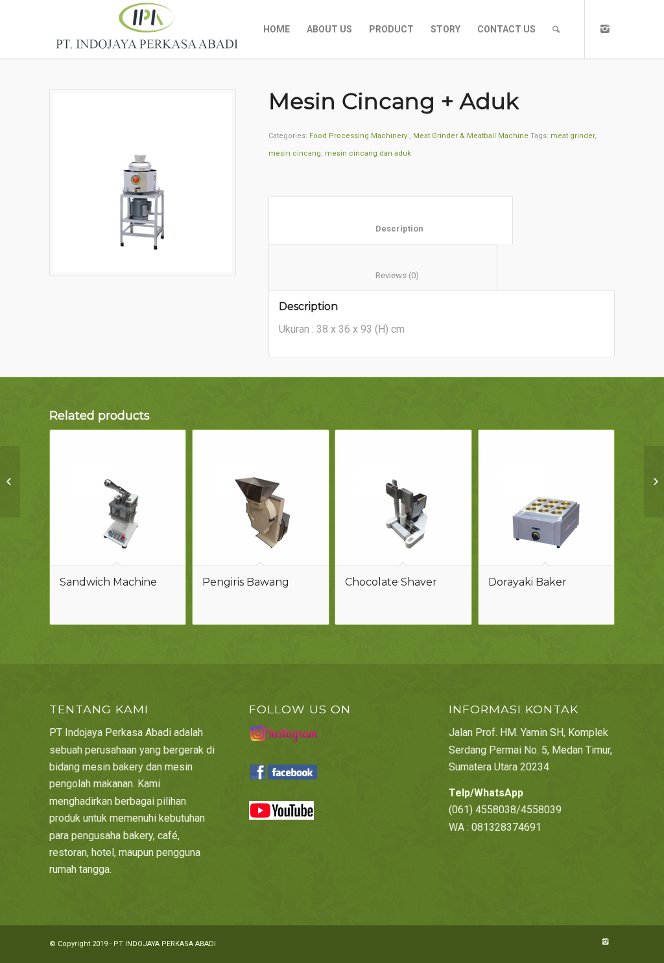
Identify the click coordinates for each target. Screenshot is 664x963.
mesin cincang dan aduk (368, 153)
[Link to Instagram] (605, 28)
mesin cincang (294, 153)
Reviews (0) (383, 275)
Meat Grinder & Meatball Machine (470, 136)
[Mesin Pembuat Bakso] (654, 481)
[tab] (390, 220)
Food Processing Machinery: (359, 136)
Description (391, 228)
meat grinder (573, 136)
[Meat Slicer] (10, 481)
